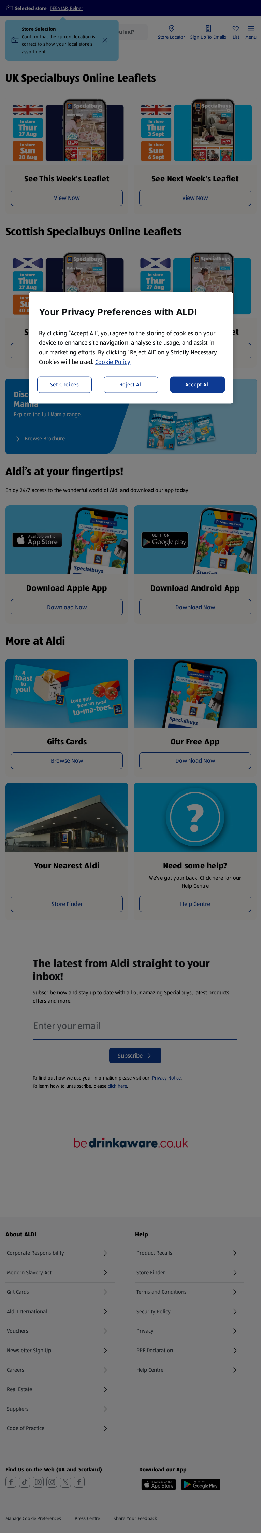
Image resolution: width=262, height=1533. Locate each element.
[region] (131, 348)
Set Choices (64, 384)
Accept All (197, 384)
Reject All (131, 384)
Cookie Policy (113, 361)
